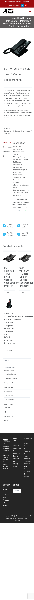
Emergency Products (11, 383)
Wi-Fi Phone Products (27, 456)
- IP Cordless (9, 400)
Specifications (6, 147)
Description (6, 142)
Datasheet (6, 151)
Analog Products (9, 371)
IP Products (8, 392)
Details (10, 293)
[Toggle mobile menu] (30, 12)
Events (15, 456)
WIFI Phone (8, 421)
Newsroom (17, 448)
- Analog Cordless (11, 378)
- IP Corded (16, 131)
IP (5, 412)
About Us (16, 446)
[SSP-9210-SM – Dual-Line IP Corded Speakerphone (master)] (9, 258)
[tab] (6, 142)
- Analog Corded (10, 374)
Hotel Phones (25, 131)
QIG (4, 156)
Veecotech (17, 520)
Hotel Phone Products (27, 468)
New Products (9, 404)
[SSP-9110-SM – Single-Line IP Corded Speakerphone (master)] (24, 258)
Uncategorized (9, 416)
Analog (7, 407)
